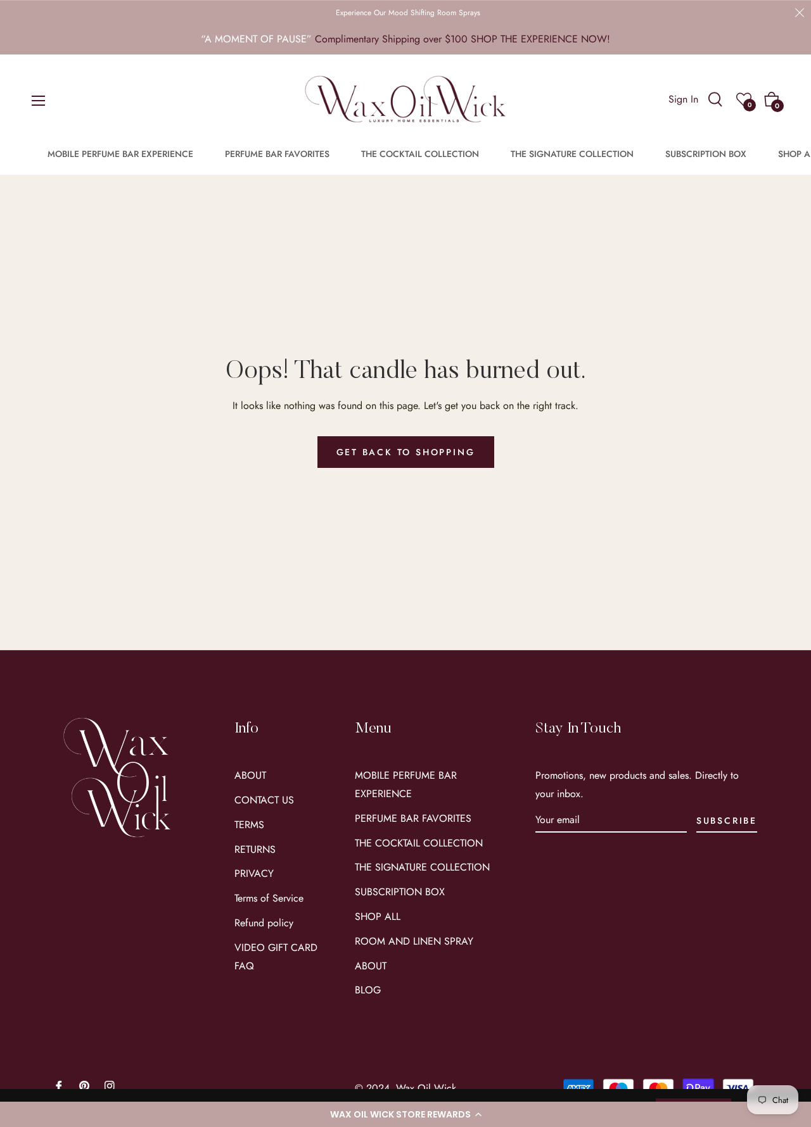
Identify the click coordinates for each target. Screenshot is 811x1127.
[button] (405, 1114)
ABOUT (250, 775)
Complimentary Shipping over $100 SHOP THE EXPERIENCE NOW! (462, 39)
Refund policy (263, 923)
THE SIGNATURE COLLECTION (422, 867)
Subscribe (726, 820)
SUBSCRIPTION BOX (400, 892)
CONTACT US (264, 800)
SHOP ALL (377, 916)
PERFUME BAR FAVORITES (413, 818)
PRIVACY (254, 873)
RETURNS (255, 849)
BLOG (368, 990)
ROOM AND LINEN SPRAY (414, 941)
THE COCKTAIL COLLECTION (419, 843)
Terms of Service (268, 898)
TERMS (249, 824)
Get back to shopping (405, 452)
